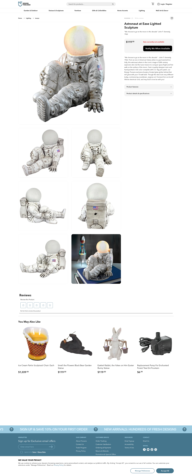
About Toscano (81, 441)
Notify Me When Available (157, 48)
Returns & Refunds (102, 451)
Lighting (28, 18)
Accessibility (129, 444)
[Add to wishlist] (172, 18)
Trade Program (81, 448)
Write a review (139, 18)
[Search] (113, 4)
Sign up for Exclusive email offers (36, 441)
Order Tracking (101, 441)
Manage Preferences (142, 471)
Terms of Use (129, 448)
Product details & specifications (138, 93)
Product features (132, 87)
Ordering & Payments (103, 448)
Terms (34, 452)
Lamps (37, 18)
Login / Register (166, 4)
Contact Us (80, 444)
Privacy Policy (42, 452)
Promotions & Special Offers (106, 454)
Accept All (165, 471)
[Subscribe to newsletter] (50, 447)
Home (20, 18)
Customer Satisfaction (103, 444)
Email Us (146, 441)
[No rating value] (127, 18)
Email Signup (129, 441)
